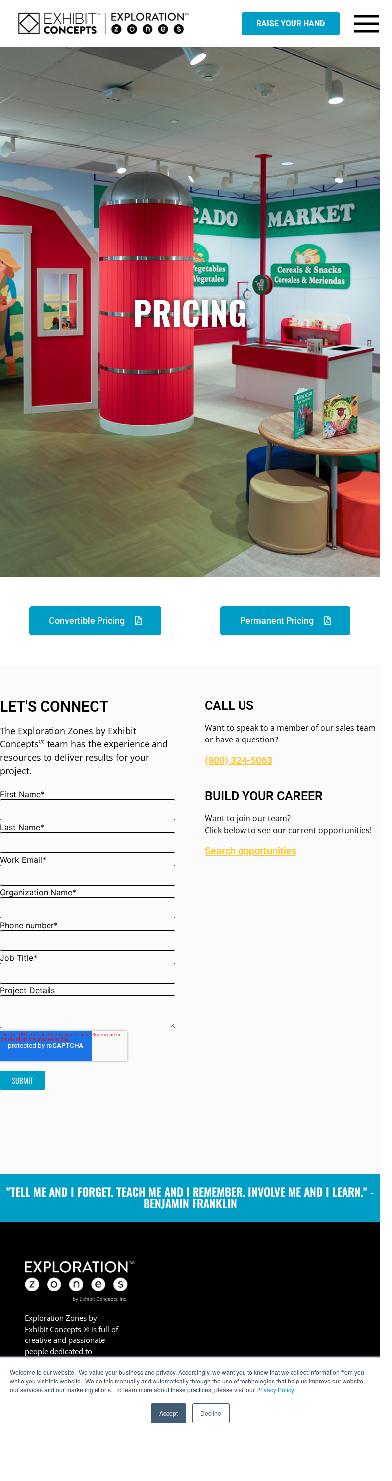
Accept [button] (168, 1413)
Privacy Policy (275, 1389)
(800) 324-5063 (238, 760)
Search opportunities (250, 851)
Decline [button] (210, 1413)
